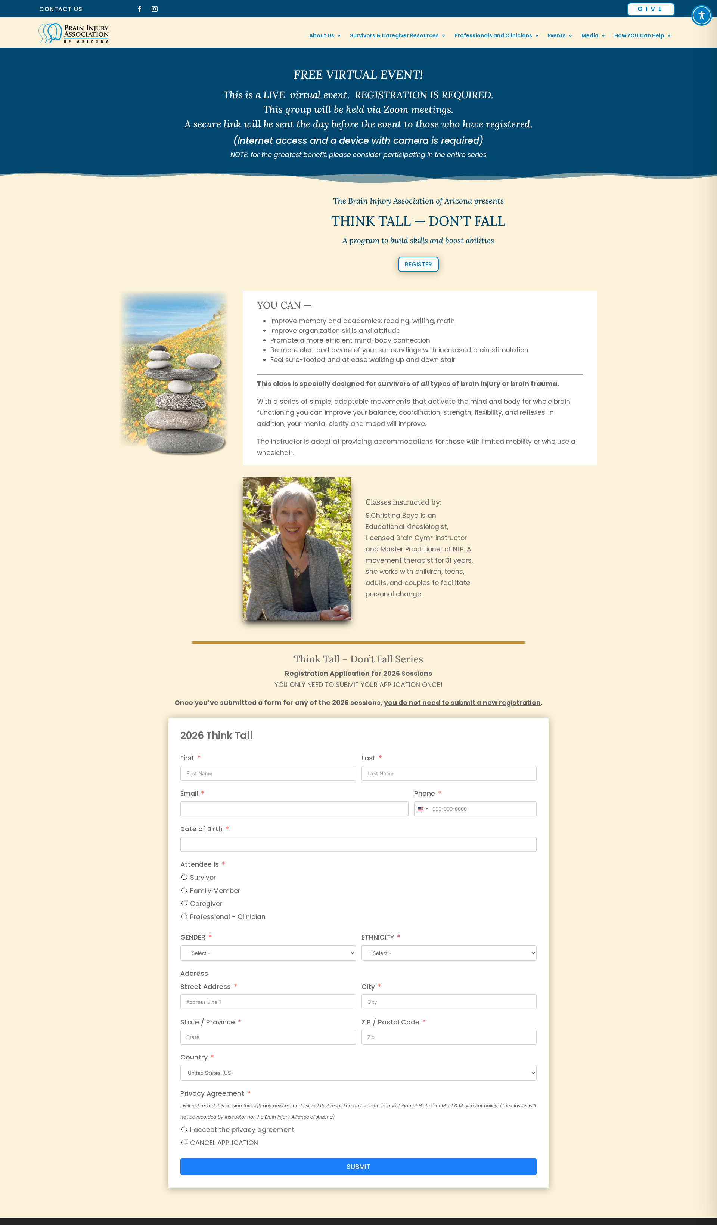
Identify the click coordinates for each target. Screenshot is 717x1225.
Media (590, 36)
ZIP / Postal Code (390, 1022)
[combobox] (422, 809)
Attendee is (199, 864)
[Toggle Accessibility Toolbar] (701, 15)
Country (194, 1057)
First (187, 758)
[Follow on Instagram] (155, 9)
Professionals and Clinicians (493, 36)
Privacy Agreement (212, 1093)
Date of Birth (201, 829)
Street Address (205, 986)
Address (194, 973)
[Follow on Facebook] (140, 9)
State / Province (207, 1022)
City (368, 986)
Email (189, 793)
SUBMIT (358, 1166)
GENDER (192, 937)
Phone (424, 793)
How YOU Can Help (639, 36)
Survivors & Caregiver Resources (394, 36)
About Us (321, 36)
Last (368, 758)
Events (557, 36)
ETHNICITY (377, 937)
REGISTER (418, 264)
